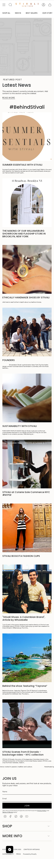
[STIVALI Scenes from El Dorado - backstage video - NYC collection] (27, 723)
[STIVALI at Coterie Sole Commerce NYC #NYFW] (27, 464)
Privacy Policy (41, 810)
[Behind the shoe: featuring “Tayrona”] (27, 657)
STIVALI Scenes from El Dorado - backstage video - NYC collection (23, 753)
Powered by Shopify (29, 854)
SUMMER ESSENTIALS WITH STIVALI (22, 164)
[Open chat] (9, 849)
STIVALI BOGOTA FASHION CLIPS (21, 556)
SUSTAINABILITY (8, 854)
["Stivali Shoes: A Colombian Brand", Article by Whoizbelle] (27, 589)
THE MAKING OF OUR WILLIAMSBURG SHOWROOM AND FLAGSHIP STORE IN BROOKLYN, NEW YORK (24, 233)
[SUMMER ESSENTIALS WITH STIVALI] (27, 136)
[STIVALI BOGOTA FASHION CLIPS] (27, 528)
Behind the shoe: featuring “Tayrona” (24, 686)
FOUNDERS (8, 360)
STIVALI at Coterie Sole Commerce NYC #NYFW (26, 493)
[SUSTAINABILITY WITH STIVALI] (27, 398)
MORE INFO (12, 835)
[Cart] (50, 4)
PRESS (18, 854)
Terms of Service (7, 812)
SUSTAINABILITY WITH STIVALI (19, 426)
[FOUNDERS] (27, 332)
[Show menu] (4, 4)
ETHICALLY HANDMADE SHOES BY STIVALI (26, 297)
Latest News (16, 85)
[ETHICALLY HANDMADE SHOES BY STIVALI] (27, 269)
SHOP (7, 826)
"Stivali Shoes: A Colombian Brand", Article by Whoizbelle (23, 618)
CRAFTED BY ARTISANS (32, 849)
